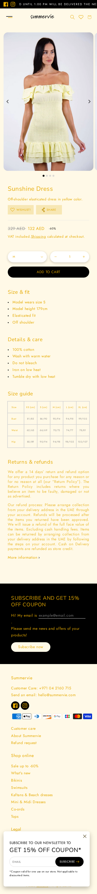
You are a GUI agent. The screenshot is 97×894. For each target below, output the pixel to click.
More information (22, 557)
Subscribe (67, 862)
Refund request (23, 742)
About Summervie (26, 735)
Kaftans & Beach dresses (32, 795)
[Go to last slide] (8, 102)
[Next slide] (89, 102)
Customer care (23, 728)
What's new (21, 773)
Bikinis (16, 780)
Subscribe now (30, 646)
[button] (5, 17)
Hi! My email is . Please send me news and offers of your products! (45, 625)
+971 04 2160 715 (55, 688)
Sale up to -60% (25, 766)
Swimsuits (19, 787)
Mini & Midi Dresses (28, 802)
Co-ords (17, 809)
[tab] (43, 176)
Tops (14, 816)
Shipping (38, 236)
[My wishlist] (81, 17)
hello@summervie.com (57, 695)
